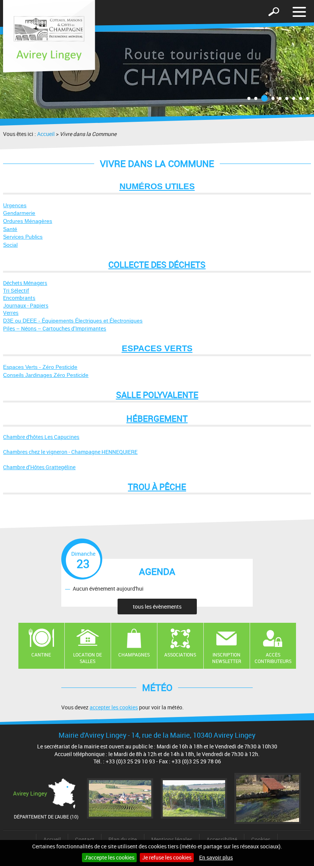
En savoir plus (216, 857)
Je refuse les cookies (166, 857)
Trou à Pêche (157, 486)
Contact (84, 839)
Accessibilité (221, 839)
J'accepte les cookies (109, 857)
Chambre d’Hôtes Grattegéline (39, 467)
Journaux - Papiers (25, 305)
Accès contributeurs (273, 658)
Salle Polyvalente (157, 394)
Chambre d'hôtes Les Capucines (41, 436)
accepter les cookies (114, 707)
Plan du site (122, 839)
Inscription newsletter (226, 658)
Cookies (260, 839)
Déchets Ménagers (25, 282)
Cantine (41, 655)
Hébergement (157, 418)
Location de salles (87, 658)
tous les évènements (157, 606)
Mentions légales (171, 839)
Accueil (46, 134)
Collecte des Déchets (157, 264)
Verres (10, 312)
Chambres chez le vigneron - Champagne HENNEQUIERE (70, 451)
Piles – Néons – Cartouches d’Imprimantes (54, 328)
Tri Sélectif (16, 290)
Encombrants (19, 297)
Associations (180, 655)
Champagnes (134, 655)
